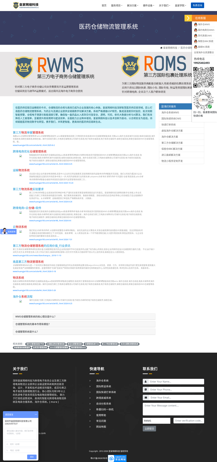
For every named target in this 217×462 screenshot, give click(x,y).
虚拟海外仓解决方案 (172, 130)
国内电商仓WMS (205, 29)
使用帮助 (101, 415)
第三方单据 (28, 132)
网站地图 (101, 426)
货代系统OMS (204, 35)
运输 (21, 170)
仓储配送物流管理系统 (56, 344)
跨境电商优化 (29, 151)
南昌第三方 (28, 262)
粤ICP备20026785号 (98, 458)
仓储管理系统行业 (92, 344)
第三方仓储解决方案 (172, 142)
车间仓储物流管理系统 (129, 344)
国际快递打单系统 (106, 392)
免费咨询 (197, 5)
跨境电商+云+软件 (27, 208)
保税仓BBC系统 (205, 41)
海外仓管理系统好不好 (35, 344)
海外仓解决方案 (169, 136)
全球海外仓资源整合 (204, 52)
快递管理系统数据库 (22, 347)
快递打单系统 (168, 124)
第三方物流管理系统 (110, 344)
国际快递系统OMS (171, 118)
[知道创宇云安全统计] (117, 458)
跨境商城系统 (103, 397)
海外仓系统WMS (170, 112)
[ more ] (54, 401)
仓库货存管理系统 (40, 347)
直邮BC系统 (203, 46)
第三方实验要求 (28, 189)
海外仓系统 (102, 380)
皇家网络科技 (170, 47)
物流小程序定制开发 (172, 161)
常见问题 (101, 421)
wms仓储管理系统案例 (59, 347)
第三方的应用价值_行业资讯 (41, 246)
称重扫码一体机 (105, 409)
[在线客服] (188, 18)
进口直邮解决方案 (170, 155)
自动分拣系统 (103, 403)
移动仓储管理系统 (75, 344)
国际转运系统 (103, 386)
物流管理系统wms (78, 347)
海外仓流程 (22, 297)
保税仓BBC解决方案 (171, 148)
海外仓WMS (203, 24)
